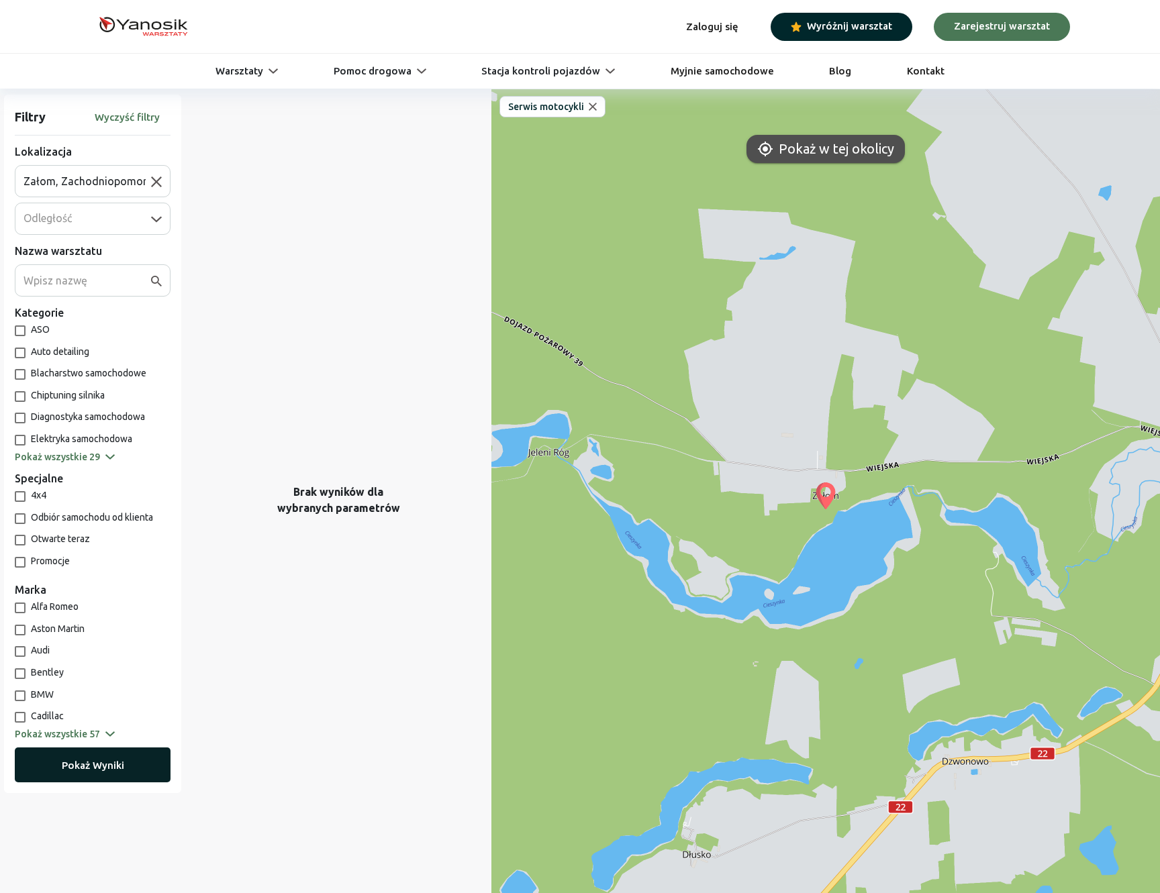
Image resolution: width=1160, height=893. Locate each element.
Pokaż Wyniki (93, 765)
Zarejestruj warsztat (1002, 26)
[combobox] (87, 181)
